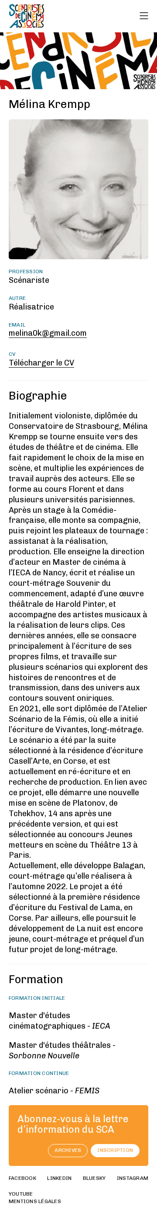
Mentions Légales (35, 1201)
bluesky (94, 1178)
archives (68, 1150)
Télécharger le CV (41, 363)
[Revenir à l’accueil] (27, 16)
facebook (22, 1178)
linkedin (59, 1178)
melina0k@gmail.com (48, 333)
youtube (21, 1194)
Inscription (115, 1150)
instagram (132, 1178)
